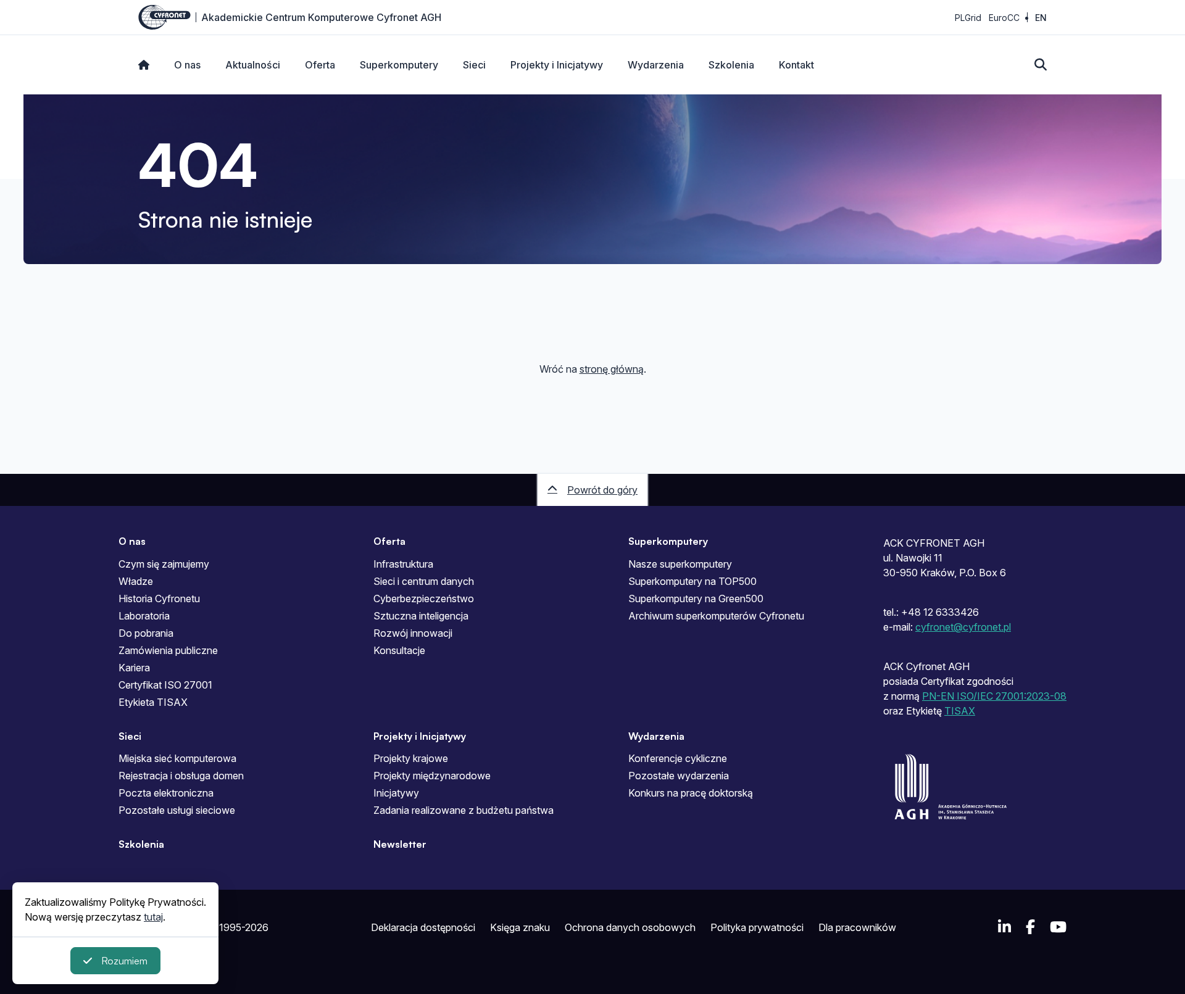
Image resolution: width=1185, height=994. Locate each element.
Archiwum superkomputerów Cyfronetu (716, 616)
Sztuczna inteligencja (420, 616)
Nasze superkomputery (680, 564)
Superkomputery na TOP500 (692, 581)
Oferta (320, 65)
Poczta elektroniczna (166, 793)
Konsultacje (399, 650)
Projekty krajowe (410, 758)
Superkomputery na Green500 (695, 598)
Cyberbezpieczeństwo (423, 598)
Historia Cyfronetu (159, 598)
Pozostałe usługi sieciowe (176, 810)
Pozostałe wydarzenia (678, 775)
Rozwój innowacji (412, 633)
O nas (187, 65)
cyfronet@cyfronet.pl (963, 627)
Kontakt (796, 65)
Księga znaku (520, 927)
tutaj (153, 917)
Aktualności (252, 65)
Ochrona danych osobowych (630, 927)
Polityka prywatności (757, 927)
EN (1041, 17)
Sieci (474, 65)
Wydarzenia (656, 65)
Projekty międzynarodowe (432, 775)
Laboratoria (144, 616)
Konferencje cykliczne (677, 758)
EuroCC (1004, 17)
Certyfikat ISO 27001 (165, 685)
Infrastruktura (403, 564)
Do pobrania (145, 633)
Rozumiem (124, 961)
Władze (135, 581)
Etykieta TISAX (153, 702)
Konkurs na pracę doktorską (690, 793)
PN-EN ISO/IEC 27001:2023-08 (994, 696)
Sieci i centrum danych (423, 581)
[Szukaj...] (1040, 64)
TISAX (959, 711)
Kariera (134, 667)
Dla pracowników (857, 927)
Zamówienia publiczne (168, 650)
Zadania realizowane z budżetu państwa (463, 810)
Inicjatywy (396, 793)
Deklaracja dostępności (423, 927)
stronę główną (612, 369)
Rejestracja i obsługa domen (181, 775)
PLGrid (968, 17)
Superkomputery (399, 65)
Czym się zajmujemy (163, 564)
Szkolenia (731, 65)
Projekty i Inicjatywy (556, 65)
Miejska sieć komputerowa (177, 758)
